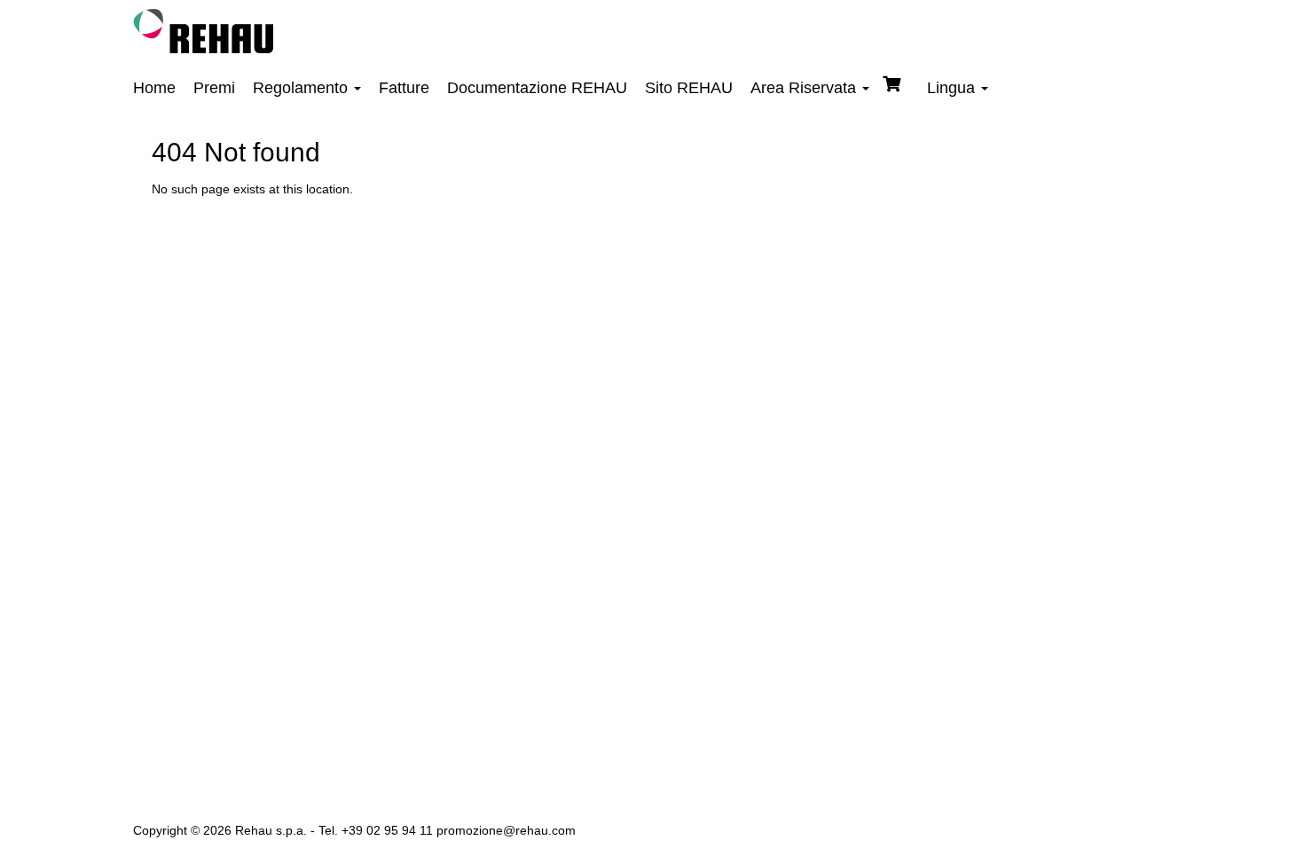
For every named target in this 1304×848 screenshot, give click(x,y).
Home (154, 88)
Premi (214, 88)
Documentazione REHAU (537, 88)
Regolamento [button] (302, 88)
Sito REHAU (689, 88)
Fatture (404, 88)
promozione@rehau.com (506, 830)
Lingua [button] (953, 88)
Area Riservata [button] (805, 88)
